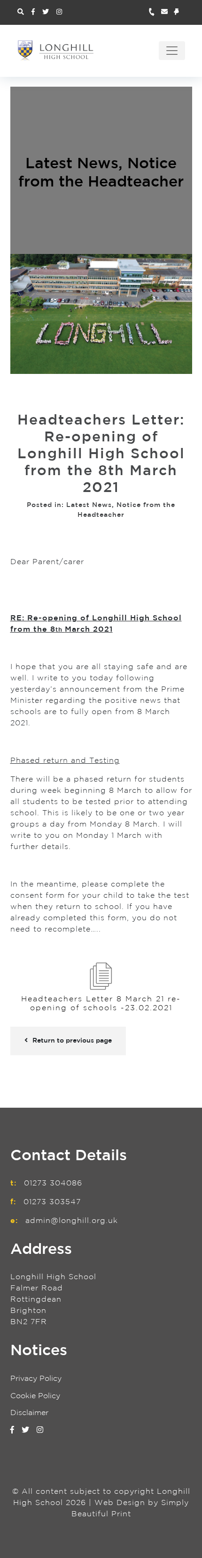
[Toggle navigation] (172, 50)
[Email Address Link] (167, 12)
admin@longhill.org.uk (71, 1220)
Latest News (71, 164)
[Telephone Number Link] (154, 12)
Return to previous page (72, 1041)
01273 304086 (53, 1183)
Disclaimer (29, 1412)
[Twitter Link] (45, 12)
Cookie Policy (35, 1396)
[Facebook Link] (33, 12)
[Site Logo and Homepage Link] (55, 50)
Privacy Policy (36, 1378)
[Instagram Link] (59, 12)
